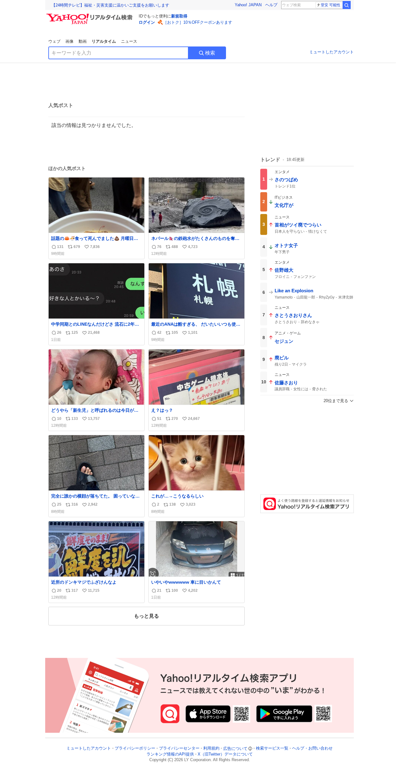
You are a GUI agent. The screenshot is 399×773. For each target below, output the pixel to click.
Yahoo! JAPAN (248, 4)
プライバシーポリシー (135, 748)
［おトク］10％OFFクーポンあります (197, 22)
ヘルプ (271, 4)
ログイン (147, 22)
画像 (69, 41)
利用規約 (211, 748)
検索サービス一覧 (272, 748)
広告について (235, 748)
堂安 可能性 (330, 5)
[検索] (347, 5)
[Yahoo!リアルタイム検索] (90, 15)
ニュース (129, 41)
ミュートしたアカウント (331, 52)
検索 (210, 53)
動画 (83, 41)
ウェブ (54, 41)
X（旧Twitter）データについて (225, 754)
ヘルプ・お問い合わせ (312, 748)
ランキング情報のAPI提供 (170, 754)
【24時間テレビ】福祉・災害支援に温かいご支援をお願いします (110, 5)
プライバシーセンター (179, 748)
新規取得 (179, 16)
